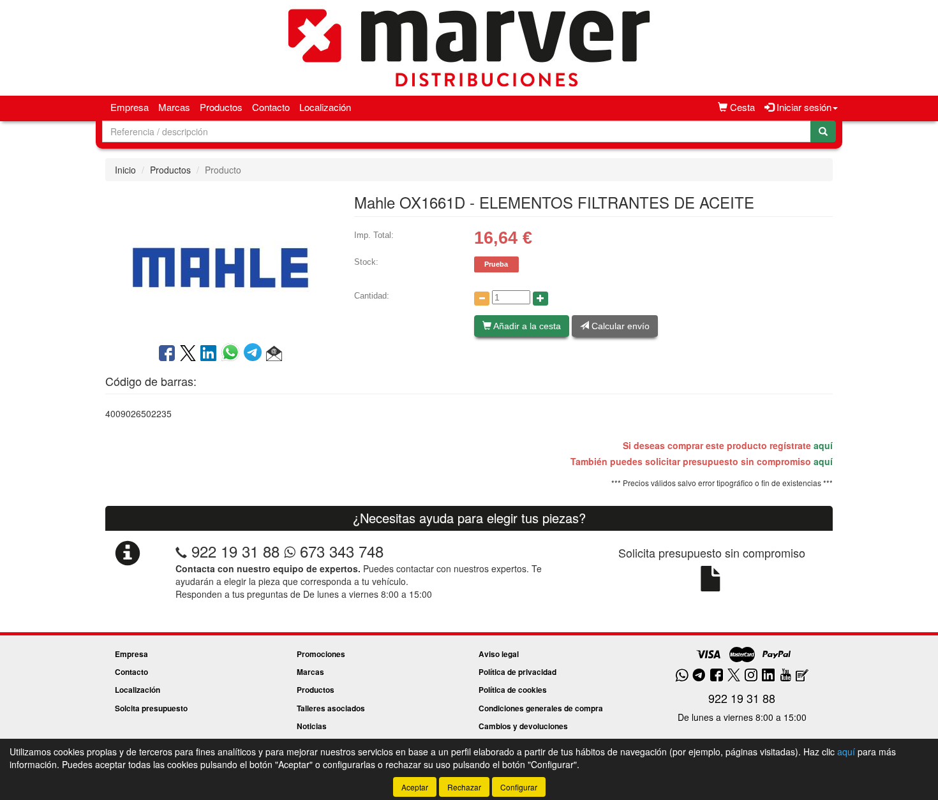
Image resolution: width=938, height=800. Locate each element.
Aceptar (414, 786)
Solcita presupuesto (151, 708)
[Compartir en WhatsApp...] (232, 354)
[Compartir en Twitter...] (188, 354)
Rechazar (464, 786)
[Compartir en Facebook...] (166, 354)
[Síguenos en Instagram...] (751, 676)
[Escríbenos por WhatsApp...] (682, 676)
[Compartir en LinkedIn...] (208, 354)
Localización (325, 107)
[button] (274, 354)
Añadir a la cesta (526, 326)
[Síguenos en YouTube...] (785, 676)
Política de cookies (513, 689)
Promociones (321, 654)
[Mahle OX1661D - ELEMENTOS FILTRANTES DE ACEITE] (220, 261)
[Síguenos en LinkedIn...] (768, 676)
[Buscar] (823, 131)
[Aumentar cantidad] (540, 299)
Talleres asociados (331, 708)
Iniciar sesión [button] (802, 107)
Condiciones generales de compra (541, 708)
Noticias (312, 726)
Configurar (518, 786)
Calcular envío (619, 326)
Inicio (125, 169)
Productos (221, 107)
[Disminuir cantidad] (481, 299)
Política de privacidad (517, 672)
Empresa (129, 107)
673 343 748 (339, 551)
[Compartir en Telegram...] (255, 354)
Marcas (174, 107)
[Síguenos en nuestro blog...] (802, 676)
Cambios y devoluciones (523, 726)
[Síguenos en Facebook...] (717, 676)
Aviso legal (499, 654)
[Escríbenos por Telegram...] (699, 676)
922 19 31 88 (235, 551)
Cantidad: (371, 295)
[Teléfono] (181, 551)
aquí (823, 445)
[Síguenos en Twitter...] (733, 676)
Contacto (271, 107)
